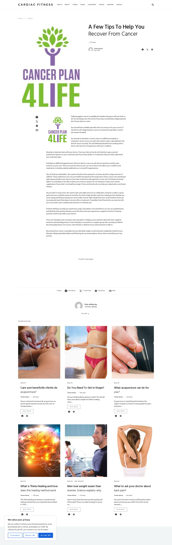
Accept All (46, 535)
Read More (27, 411)
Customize (15, 535)
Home (20, 18)
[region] (30, 528)
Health (30, 18)
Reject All (30, 535)
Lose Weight (79, 481)
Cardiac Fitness (35, 5)
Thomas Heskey (98, 49)
